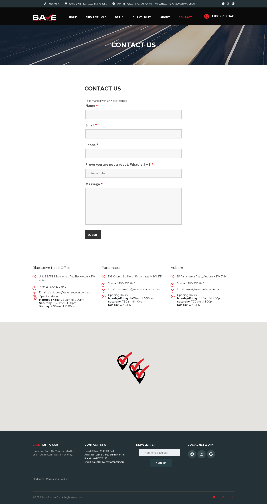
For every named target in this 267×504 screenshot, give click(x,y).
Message (94, 184)
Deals (119, 17)
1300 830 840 (54, 3)
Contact (185, 17)
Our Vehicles (141, 17)
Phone (91, 145)
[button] (141, 374)
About (165, 17)
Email (91, 125)
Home (73, 17)
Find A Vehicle (96, 17)
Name (91, 105)
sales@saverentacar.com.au (108, 461)
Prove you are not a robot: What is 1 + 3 (119, 164)
